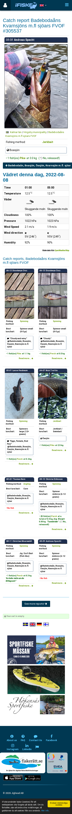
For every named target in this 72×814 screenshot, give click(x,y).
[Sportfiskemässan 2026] (36, 650)
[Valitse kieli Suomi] (46, 625)
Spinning (24, 321)
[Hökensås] (36, 705)
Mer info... (45, 811)
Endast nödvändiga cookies (59, 803)
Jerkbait (47, 142)
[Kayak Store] (36, 679)
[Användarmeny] (5, 5)
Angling (27, 484)
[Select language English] (32, 625)
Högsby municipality (35, 132)
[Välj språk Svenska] (25, 625)
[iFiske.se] (26, 5)
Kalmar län (16, 132)
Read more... (25, 358)
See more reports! (34, 603)
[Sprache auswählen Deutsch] (39, 625)
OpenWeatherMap (62, 250)
